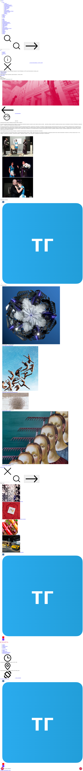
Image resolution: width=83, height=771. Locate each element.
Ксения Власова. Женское (6, 465)
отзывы (3, 650)
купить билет (2, 75)
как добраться (2, 678)
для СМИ (3, 647)
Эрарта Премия (6, 6)
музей (3, 2)
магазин (3, 17)
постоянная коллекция (6, 22)
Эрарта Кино (6, 8)
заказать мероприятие (5, 653)
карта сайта (9, 770)
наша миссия (6, 4)
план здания (7, 678)
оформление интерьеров (6, 652)
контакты (5, 13)
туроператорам (4, 651)
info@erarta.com (2, 73)
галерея (3, 16)
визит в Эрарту (6, 10)
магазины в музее (5, 29)
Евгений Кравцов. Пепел (6, 410)
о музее (5, 3)
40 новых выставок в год (8, 5)
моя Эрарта (4, 53)
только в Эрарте (6, 7)
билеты (5, 12)
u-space (5, 9)
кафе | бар (3, 15)
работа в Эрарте (5, 646)
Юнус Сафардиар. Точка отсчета (7, 345)
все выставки (2, 467)
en (0, 50)
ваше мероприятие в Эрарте (8, 11)
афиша (3, 14)
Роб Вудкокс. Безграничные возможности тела (10, 392)
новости (3, 645)
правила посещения (3, 770)
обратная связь (4, 649)
